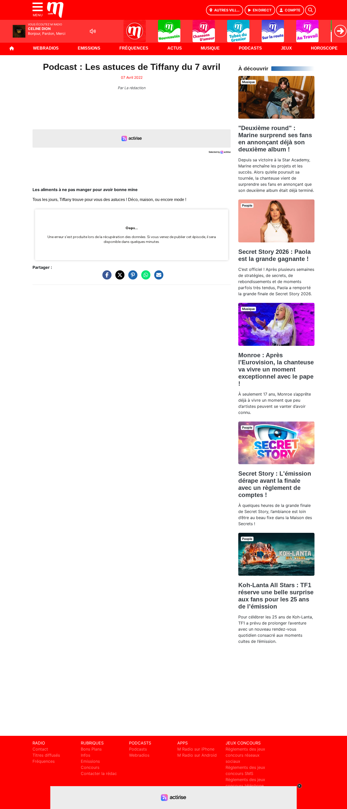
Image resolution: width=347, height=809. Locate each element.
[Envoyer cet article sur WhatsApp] (144, 277)
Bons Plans (91, 749)
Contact (40, 749)
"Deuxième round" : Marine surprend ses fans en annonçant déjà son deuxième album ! (275, 139)
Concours (90, 767)
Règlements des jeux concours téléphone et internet (245, 785)
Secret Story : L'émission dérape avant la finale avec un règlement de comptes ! (274, 484)
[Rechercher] (310, 10)
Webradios (46, 48)
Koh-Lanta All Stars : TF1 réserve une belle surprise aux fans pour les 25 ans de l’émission (275, 596)
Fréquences (133, 48)
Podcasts (250, 48)
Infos (85, 755)
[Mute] (93, 31)
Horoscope (324, 48)
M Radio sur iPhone (195, 749)
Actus (174, 48)
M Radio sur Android (197, 755)
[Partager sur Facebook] (106, 277)
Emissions (89, 48)
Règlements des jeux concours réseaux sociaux (245, 755)
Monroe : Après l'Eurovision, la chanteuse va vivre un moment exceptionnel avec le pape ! (276, 369)
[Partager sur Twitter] (118, 277)
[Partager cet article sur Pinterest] (131, 277)
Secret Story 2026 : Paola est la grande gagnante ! (274, 255)
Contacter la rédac (99, 773)
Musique (210, 48)
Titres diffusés (46, 755)
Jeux (286, 48)
